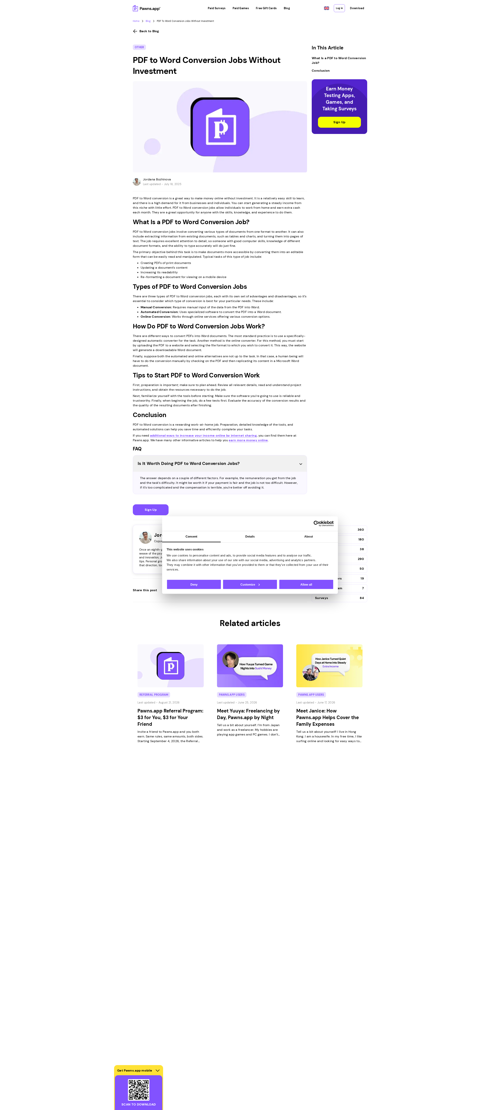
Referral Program (153, 694)
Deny (193, 584)
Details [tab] (250, 536)
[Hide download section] (157, 1070)
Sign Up (151, 510)
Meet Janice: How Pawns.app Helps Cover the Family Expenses (327, 717)
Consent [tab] (191, 536)
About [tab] (308, 536)
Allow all (306, 584)
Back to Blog (149, 31)
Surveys (321, 598)
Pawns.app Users (232, 694)
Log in (339, 8)
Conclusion (321, 71)
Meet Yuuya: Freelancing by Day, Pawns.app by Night (248, 714)
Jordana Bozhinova (157, 179)
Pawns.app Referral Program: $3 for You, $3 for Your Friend (170, 717)
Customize (247, 584)
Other (139, 47)
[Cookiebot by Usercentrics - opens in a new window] (316, 524)
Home (136, 21)
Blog (148, 21)
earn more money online (248, 440)
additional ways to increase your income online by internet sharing (203, 435)
